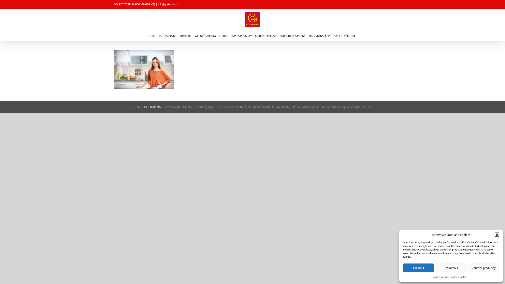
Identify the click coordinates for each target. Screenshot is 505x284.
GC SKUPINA (152, 107)
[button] (497, 235)
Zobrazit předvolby (484, 268)
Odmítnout (451, 268)
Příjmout (418, 268)
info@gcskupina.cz (168, 4)
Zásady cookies (441, 277)
